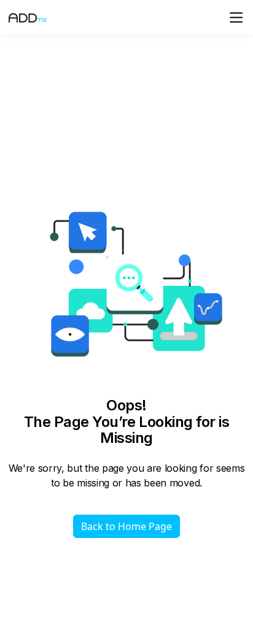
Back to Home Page (126, 526)
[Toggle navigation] (236, 17)
